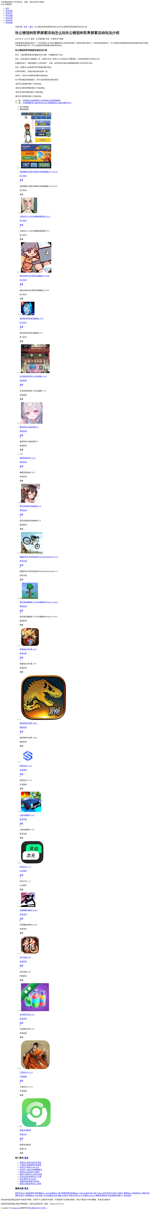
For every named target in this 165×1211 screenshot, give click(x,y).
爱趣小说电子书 (64, 1195)
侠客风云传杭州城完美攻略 (30, 1162)
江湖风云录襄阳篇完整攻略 (30, 1165)
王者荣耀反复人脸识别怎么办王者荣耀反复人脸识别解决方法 (47, 103)
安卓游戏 (9, 11)
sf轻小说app (98, 1193)
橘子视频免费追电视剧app (68, 1193)
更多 (26, 1158)
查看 (21, 180)
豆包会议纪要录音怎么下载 (30, 1177)
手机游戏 (9, 15)
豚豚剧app (128, 1193)
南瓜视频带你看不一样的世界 (119, 1195)
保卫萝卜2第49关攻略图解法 (31, 1170)
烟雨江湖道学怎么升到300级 (31, 1174)
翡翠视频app (40, 1193)
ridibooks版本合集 (86, 1193)
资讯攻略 (9, 23)
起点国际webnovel (88, 1195)
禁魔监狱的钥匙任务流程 (29, 1181)
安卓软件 (9, 13)
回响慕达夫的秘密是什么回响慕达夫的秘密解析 (41, 100)
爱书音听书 (107, 1193)
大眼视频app (29, 1195)
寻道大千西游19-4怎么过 (29, 1167)
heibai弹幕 (39, 1195)
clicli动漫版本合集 (50, 1195)
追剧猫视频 (29, 1193)
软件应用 (9, 18)
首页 (7, 8)
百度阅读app (137, 1193)
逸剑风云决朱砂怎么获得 (29, 1172)
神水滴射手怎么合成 (28, 1179)
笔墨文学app (20, 1193)
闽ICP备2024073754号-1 (37, 1208)
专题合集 (9, 20)
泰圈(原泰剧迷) (101, 1195)
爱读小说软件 (117, 1193)
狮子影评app (75, 1195)
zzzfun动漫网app (51, 1193)
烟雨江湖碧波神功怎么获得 (30, 1184)
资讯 (31, 27)
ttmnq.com (16, 1208)
